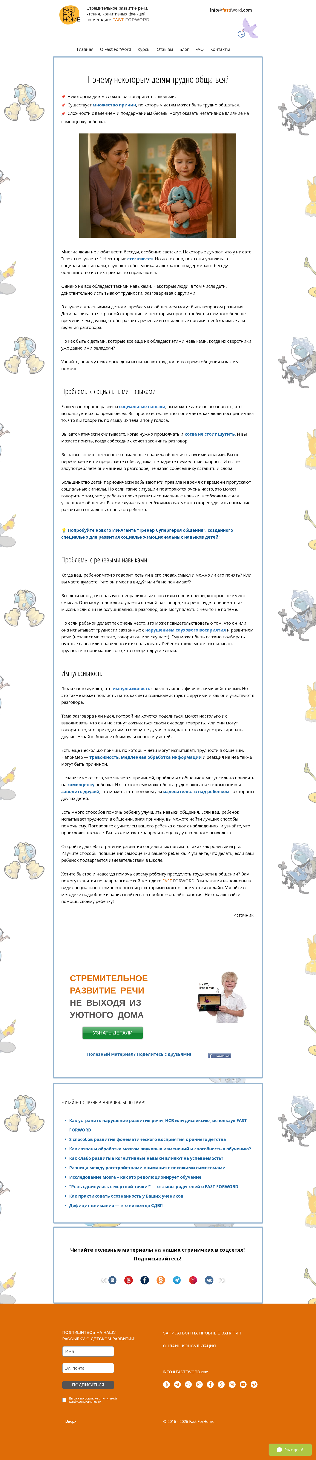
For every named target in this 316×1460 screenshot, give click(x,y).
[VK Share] (200, 1056)
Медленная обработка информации (161, 757)
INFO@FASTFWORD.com (185, 1372)
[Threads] (166, 1384)
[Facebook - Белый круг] (210, 1384)
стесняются (140, 259)
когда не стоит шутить (209, 434)
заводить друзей (80, 791)
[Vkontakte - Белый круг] (232, 1384)
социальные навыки (142, 406)
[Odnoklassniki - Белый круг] (221, 1384)
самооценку (81, 785)
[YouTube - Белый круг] (243, 1384)
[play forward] (221, 1280)
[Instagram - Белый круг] (199, 1384)
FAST (167, 881)
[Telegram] (177, 1384)
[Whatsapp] (188, 1384)
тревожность (104, 757)
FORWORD (183, 881)
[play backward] (104, 1280)
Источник (243, 915)
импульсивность (132, 688)
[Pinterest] (254, 1384)
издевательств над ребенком (196, 791)
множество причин (114, 105)
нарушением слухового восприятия (185, 630)
